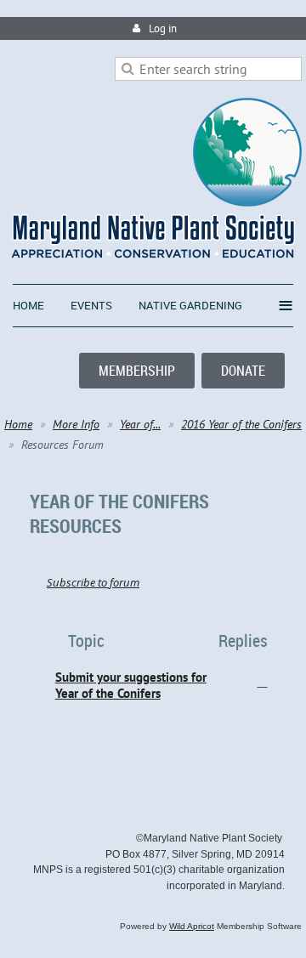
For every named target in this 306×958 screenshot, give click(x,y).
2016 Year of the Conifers (241, 424)
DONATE (243, 370)
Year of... (140, 424)
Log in (163, 28)
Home (18, 424)
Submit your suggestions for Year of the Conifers (131, 685)
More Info (76, 424)
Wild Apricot (191, 926)
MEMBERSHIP (137, 370)
